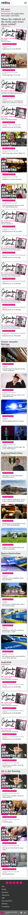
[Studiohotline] (21, 883)
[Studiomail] (17, 883)
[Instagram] (14, 883)
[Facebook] (10, 883)
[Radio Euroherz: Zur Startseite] (12, 2)
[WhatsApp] (7, 883)
